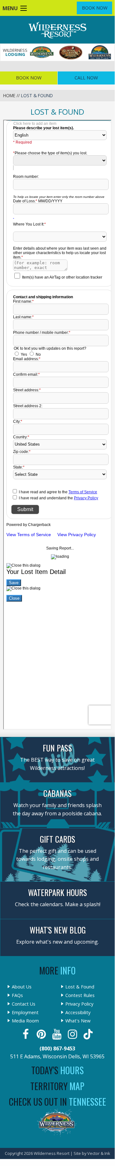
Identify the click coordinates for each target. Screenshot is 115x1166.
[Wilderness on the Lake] (100, 52)
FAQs (17, 995)
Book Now (94, 8)
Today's (57, 1070)
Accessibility (77, 1012)
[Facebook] (26, 1034)
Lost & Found (79, 987)
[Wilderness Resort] (42, 52)
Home (9, 95)
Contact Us (23, 1004)
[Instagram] (73, 1034)
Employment (25, 1012)
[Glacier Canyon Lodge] (71, 52)
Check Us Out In (57, 1101)
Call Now (86, 78)
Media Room (25, 1021)
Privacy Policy (79, 1004)
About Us (22, 987)
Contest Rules (80, 995)
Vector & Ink (98, 1153)
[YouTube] (57, 1034)
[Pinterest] (42, 1034)
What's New (77, 1021)
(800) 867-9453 (57, 1048)
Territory (57, 1086)
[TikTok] (89, 1034)
